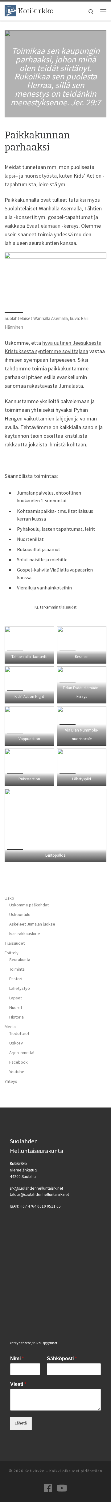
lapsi (10, 175)
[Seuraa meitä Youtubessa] (62, 1488)
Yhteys (11, 1081)
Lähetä (21, 1423)
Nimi (17, 1358)
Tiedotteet (19, 1033)
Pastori (15, 978)
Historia (16, 1017)
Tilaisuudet (15, 943)
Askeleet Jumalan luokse (32, 924)
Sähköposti (62, 1358)
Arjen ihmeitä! (21, 1052)
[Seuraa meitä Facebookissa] (48, 1488)
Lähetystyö (19, 988)
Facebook (18, 1062)
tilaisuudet (67, 607)
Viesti (18, 1384)
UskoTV (16, 1043)
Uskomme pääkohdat (29, 905)
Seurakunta (19, 959)
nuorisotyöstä (40, 175)
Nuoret (15, 1007)
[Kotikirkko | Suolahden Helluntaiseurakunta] (10, 10)
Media (10, 1026)
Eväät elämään (43, 225)
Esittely (11, 953)
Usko (9, 898)
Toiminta (17, 969)
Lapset (15, 998)
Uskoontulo (20, 914)
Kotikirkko (35, 1471)
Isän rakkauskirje (24, 933)
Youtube (16, 1071)
